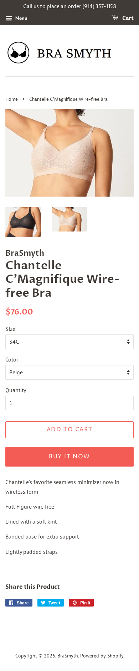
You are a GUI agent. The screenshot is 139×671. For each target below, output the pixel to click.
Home (11, 100)
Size (10, 328)
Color (11, 359)
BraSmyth (67, 655)
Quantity (15, 390)
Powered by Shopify (102, 655)
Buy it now (69, 457)
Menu (20, 18)
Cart (127, 18)
